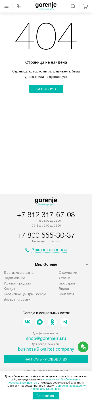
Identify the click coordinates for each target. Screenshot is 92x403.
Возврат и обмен (17, 299)
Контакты (66, 294)
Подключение (14, 278)
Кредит (9, 289)
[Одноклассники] (52, 322)
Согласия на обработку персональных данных (58, 387)
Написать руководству (46, 359)
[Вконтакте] (27, 322)
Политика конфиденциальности (46, 370)
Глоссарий (67, 283)
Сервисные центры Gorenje (25, 294)
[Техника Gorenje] (46, 6)
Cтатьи (64, 278)
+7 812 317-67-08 (46, 214)
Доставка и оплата (18, 272)
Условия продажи (17, 283)
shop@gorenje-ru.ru (46, 338)
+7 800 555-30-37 (46, 235)
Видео (64, 289)
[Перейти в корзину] (85, 6)
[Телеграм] (64, 322)
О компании (68, 272)
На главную (46, 89)
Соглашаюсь (46, 396)
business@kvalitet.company (46, 349)
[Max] (39, 322)
